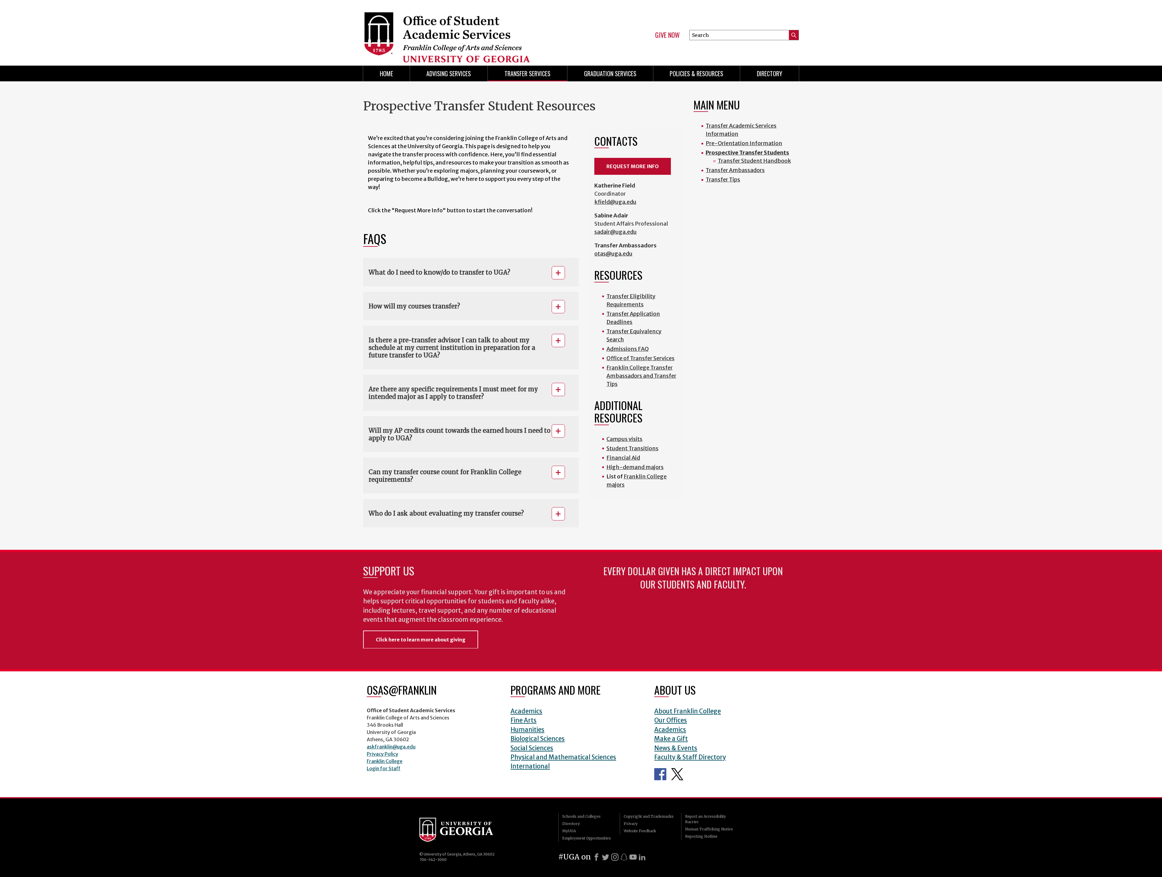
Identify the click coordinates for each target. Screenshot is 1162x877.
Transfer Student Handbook (754, 160)
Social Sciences (531, 748)
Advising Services (448, 73)
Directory (769, 73)
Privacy (631, 823)
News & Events (675, 748)
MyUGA (569, 831)
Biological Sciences (537, 739)
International (530, 766)
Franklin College (384, 761)
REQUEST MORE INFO (632, 166)
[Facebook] (596, 857)
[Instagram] (615, 857)
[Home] (469, 30)
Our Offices (670, 720)
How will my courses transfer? (415, 306)
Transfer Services (527, 73)
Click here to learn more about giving (420, 640)
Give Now (667, 35)
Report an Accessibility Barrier (705, 819)
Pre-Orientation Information (744, 143)
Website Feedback (640, 831)
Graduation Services (610, 73)
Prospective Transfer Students (747, 152)
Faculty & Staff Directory (690, 757)
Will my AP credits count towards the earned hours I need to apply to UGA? (459, 434)
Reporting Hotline (701, 836)
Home (386, 73)
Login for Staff (383, 768)
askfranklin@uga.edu (391, 747)
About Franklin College (687, 711)
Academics (526, 711)
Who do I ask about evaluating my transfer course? (447, 513)
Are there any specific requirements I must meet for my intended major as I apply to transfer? (453, 392)
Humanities (527, 730)
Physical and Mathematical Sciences (563, 757)
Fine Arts (523, 720)
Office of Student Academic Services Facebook (660, 774)
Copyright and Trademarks (649, 816)
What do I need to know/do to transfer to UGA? (439, 272)
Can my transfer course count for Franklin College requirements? (445, 475)
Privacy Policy (382, 754)
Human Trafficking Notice (709, 829)
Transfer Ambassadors (735, 170)
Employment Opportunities (586, 838)
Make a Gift (671, 739)
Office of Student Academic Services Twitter (677, 774)
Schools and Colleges (581, 816)
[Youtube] (633, 857)
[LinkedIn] (642, 857)
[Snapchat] (624, 857)
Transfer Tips (723, 179)
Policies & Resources (696, 73)
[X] (605, 857)
